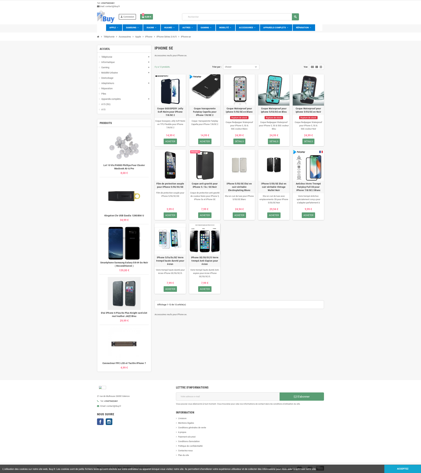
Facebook (100, 421)
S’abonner (303, 396)
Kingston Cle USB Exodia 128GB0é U (124, 215)
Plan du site (183, 455)
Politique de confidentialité (190, 446)
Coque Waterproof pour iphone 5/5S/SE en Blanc (239, 110)
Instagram (109, 421)
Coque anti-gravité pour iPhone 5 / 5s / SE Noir (205, 185)
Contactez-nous (185, 450)
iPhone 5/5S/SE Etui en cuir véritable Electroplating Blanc (239, 187)
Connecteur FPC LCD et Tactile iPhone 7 (124, 363)
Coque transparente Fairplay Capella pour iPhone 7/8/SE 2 (204, 111)
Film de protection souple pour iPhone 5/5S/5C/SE (170, 185)
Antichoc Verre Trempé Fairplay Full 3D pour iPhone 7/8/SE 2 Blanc (308, 187)
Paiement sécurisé (187, 437)
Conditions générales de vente (192, 427)
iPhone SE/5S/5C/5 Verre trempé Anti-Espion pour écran (204, 260)
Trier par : (217, 67)
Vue (306, 67)
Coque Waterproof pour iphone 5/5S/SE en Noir (308, 110)
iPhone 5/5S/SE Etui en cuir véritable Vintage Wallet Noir (273, 187)
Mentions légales (186, 423)
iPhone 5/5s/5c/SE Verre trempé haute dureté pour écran (170, 260)
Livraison (182, 418)
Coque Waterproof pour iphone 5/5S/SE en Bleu (274, 110)
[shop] (105, 16)
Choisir (228, 67)
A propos (182, 432)
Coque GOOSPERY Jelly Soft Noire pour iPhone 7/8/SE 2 (170, 111)
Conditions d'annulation (189, 441)
